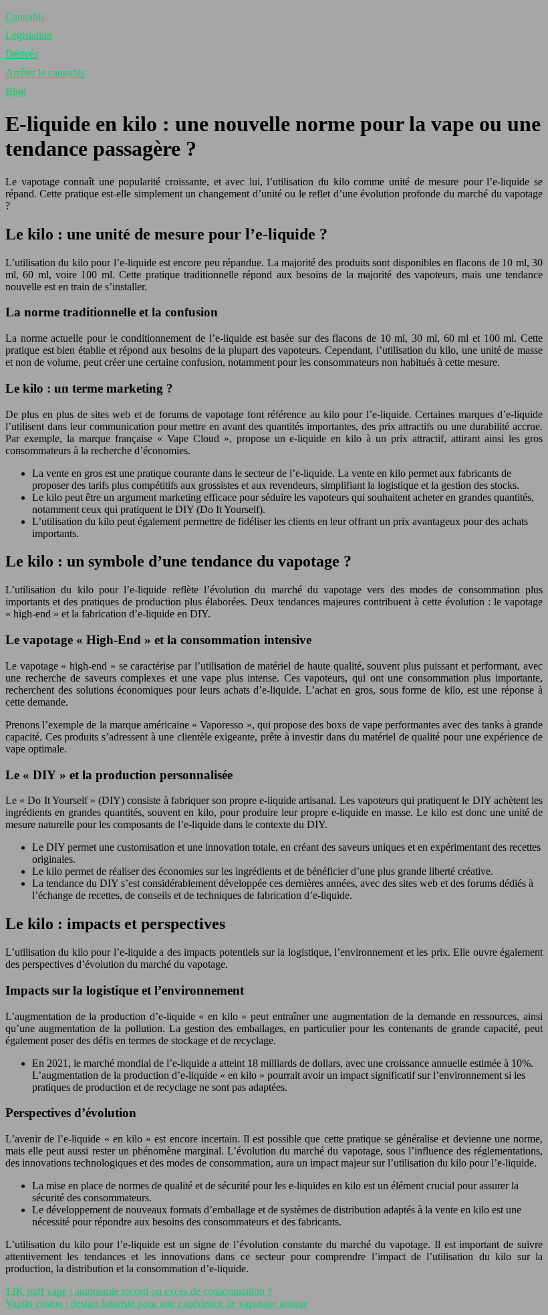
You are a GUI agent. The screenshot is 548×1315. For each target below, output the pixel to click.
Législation (28, 35)
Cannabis (25, 16)
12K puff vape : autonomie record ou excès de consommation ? (138, 1291)
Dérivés (21, 54)
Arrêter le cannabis (45, 72)
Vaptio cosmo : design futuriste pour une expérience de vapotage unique (156, 1303)
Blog (15, 91)
